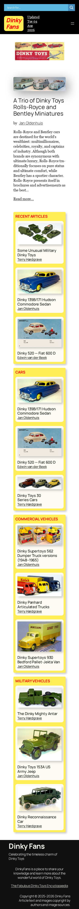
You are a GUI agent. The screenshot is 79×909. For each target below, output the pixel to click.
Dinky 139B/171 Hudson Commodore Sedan (36, 302)
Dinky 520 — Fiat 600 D (36, 353)
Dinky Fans (13, 23)
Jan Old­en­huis (31, 122)
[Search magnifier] (71, 7)
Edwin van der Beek (32, 357)
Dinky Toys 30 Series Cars (29, 497)
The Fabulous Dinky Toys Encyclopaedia (39, 885)
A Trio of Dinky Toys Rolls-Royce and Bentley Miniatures (38, 107)
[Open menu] (72, 23)
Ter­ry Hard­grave (29, 259)
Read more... (23, 199)
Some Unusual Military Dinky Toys (36, 252)
